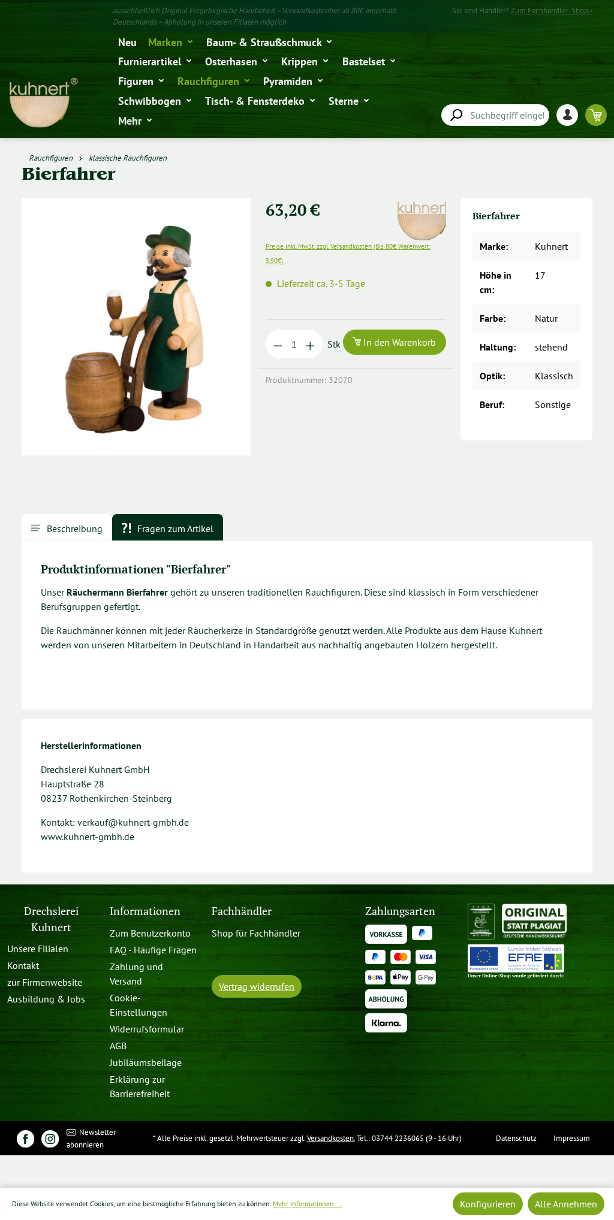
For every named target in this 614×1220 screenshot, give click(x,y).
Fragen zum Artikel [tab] (174, 528)
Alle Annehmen (566, 1204)
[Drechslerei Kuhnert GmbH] (426, 205)
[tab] (67, 527)
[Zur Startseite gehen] (43, 102)
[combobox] (495, 115)
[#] (25, 1138)
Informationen (145, 911)
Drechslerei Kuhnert (51, 919)
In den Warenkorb (398, 342)
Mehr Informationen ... (307, 1203)
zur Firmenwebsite (44, 982)
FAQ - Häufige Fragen (153, 950)
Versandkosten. (331, 1138)
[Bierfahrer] (136, 327)
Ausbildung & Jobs (46, 999)
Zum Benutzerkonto (150, 933)
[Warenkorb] (596, 114)
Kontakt (23, 965)
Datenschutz (516, 1138)
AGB (118, 1046)
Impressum (571, 1138)
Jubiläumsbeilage (146, 1062)
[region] (136, 331)
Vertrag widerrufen (256, 986)
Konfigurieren (488, 1204)
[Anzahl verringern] (278, 344)
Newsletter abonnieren (91, 1138)
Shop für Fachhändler (256, 933)
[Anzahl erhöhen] (310, 344)
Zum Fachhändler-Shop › (551, 10)
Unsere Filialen (37, 949)
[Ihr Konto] (570, 114)
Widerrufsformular (147, 1029)
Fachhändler (242, 911)
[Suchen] (455, 115)
